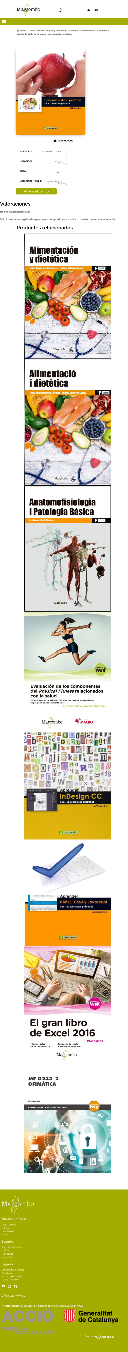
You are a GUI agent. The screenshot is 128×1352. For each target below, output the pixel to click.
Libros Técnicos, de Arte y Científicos (47, 30)
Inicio (23, 30)
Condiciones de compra (13, 1270)
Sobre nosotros (9, 1225)
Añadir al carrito (36, 191)
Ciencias (73, 30)
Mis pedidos (7, 1254)
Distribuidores (8, 1231)
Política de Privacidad (12, 1276)
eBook (23, 170)
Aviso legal (7, 1273)
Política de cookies (11, 1280)
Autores (5, 1235)
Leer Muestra (66, 140)
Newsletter (7, 1257)
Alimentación (87, 30)
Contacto (6, 1250)
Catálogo (6, 1228)
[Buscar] (57, 10)
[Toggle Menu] (4, 21)
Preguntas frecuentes (12, 1247)
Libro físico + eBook (31, 180)
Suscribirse (26, 151)
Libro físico (26, 161)
